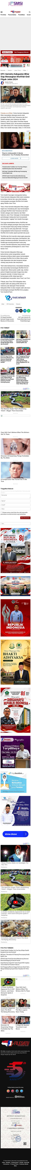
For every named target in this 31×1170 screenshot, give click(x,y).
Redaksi (8, 1162)
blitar (3, 304)
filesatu (18, 304)
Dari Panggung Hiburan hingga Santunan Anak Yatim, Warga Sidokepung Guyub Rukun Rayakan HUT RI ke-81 (15, 968)
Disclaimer (6, 1164)
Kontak (21, 1162)
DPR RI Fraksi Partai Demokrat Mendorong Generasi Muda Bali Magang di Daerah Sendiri (7, 359)
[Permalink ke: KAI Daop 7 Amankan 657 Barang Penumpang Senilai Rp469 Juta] (23, 334)
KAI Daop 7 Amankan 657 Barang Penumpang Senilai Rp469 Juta (23, 341)
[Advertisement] (15, 33)
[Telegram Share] (25, 310)
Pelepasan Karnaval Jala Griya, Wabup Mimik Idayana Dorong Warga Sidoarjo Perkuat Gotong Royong (8, 379)
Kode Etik (26, 1162)
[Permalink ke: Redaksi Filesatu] (2, 83)
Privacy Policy (14, 1164)
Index (3, 1162)
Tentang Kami (15, 1162)
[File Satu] (15, 12)
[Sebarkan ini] (17, 310)
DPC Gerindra (10, 304)
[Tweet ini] (21, 310)
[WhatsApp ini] (28, 310)
